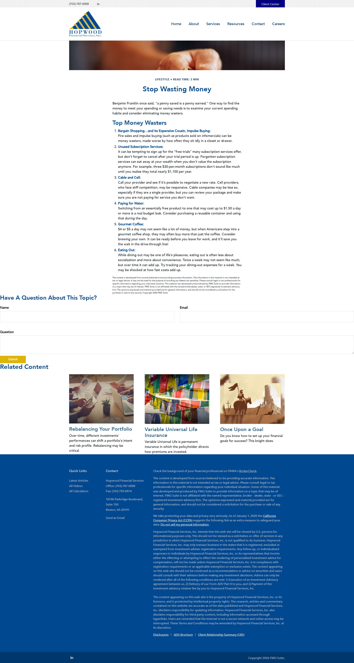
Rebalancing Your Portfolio (100, 429)
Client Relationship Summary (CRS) (221, 635)
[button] (194, 24)
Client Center (270, 4)
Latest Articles (78, 481)
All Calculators (78, 491)
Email (184, 307)
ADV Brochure (183, 635)
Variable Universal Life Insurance (171, 432)
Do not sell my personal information (185, 525)
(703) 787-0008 (79, 4)
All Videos (76, 486)
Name (4, 307)
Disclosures (161, 635)
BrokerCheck (247, 471)
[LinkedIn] (98, 4)
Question (7, 332)
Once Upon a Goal (241, 429)
